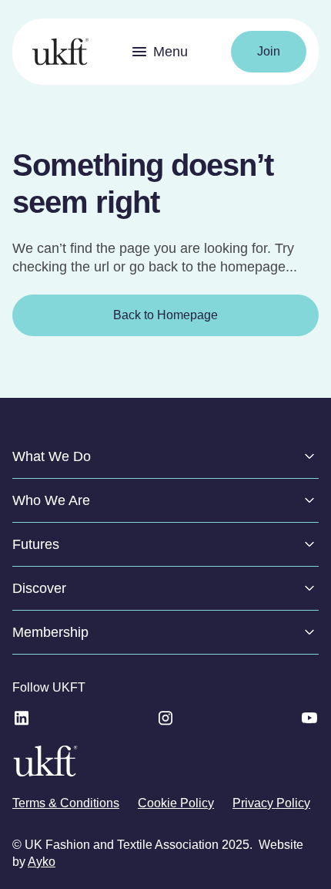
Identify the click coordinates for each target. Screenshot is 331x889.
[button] (160, 51)
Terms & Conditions (65, 803)
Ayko (41, 861)
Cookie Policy (176, 803)
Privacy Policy (271, 803)
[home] (57, 51)
